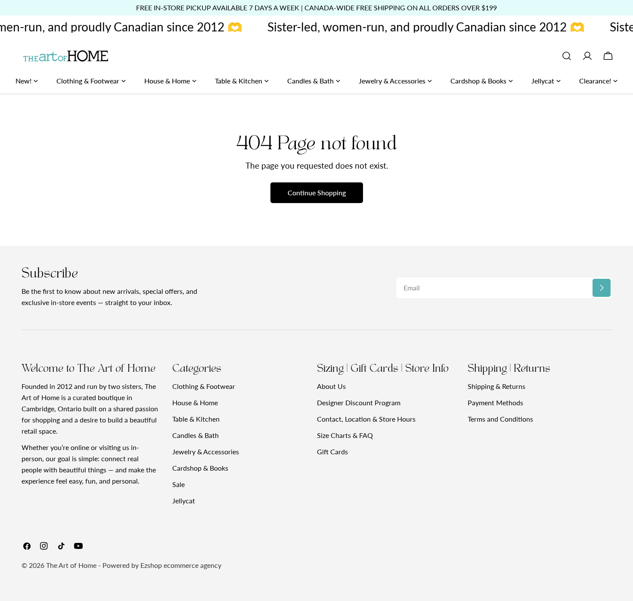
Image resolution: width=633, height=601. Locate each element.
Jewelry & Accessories (205, 451)
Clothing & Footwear (203, 386)
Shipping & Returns (496, 386)
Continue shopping (317, 192)
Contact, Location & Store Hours (366, 419)
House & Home (195, 402)
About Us (331, 386)
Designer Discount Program (358, 402)
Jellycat (183, 500)
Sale (178, 484)
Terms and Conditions (500, 419)
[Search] (566, 56)
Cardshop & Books (200, 468)
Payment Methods (495, 402)
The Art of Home (71, 565)
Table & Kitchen (196, 419)
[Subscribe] (602, 288)
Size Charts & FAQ (345, 435)
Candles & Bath (195, 435)
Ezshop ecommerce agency (180, 565)
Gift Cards (332, 451)
